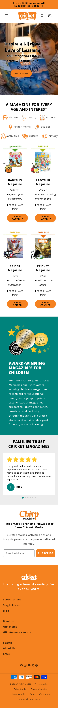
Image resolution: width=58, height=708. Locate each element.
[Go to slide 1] (23, 498)
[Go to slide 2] (25, 497)
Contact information (40, 694)
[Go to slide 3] (27, 497)
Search (7, 642)
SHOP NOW (21, 73)
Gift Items (10, 626)
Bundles (8, 621)
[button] (7, 16)
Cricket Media (24, 684)
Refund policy (21, 689)
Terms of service (39, 689)
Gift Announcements (17, 632)
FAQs (6, 654)
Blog (6, 610)
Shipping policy (19, 694)
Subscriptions (12, 599)
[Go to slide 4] (30, 497)
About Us (9, 648)
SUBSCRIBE (45, 553)
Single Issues (11, 605)
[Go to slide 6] (35, 497)
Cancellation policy (30, 699)
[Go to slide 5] (32, 497)
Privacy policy (41, 684)
